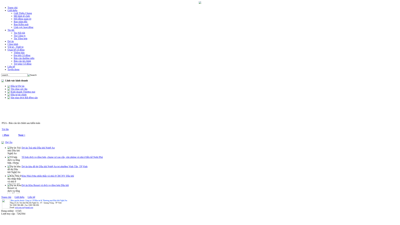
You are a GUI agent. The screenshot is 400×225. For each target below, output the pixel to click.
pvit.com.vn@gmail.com (24, 207)
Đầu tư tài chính (19, 94)
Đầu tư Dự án (17, 86)
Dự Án (8, 142)
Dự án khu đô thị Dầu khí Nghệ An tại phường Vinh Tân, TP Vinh (55, 166)
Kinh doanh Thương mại (23, 91)
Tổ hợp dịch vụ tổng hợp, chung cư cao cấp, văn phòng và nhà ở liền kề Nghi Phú (62, 157)
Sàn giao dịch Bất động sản (24, 97)
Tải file (5, 129)
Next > (21, 135)
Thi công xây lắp (19, 89)
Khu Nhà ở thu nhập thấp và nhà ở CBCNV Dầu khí (48, 176)
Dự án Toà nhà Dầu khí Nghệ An (38, 147)
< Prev (5, 135)
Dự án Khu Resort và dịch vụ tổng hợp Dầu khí (45, 185)
